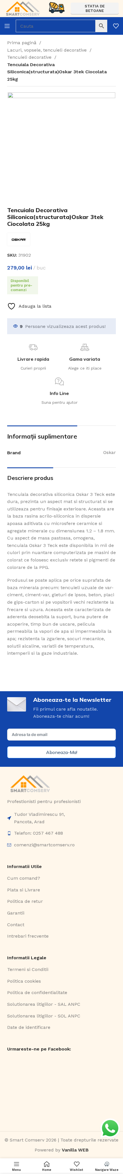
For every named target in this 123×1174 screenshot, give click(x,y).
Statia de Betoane (95, 8)
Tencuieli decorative (30, 57)
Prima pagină (22, 42)
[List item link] (61, 818)
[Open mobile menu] (7, 26)
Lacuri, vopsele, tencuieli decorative (47, 50)
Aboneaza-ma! (61, 752)
